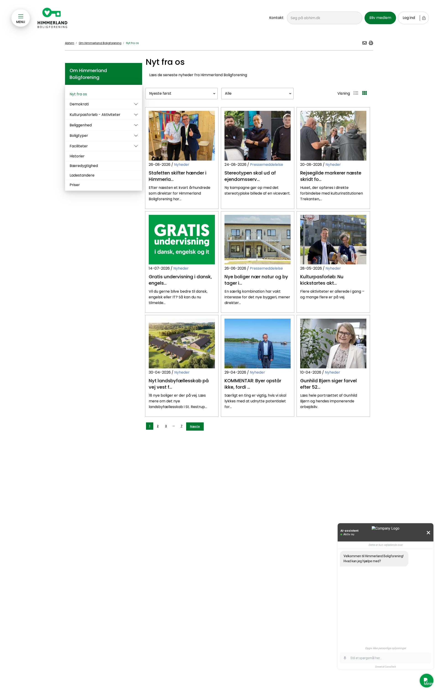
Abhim (69, 43)
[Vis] (135, 104)
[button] (364, 43)
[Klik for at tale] (345, 658)
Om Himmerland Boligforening (100, 43)
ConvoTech (390, 667)
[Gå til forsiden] (53, 18)
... (174, 425)
